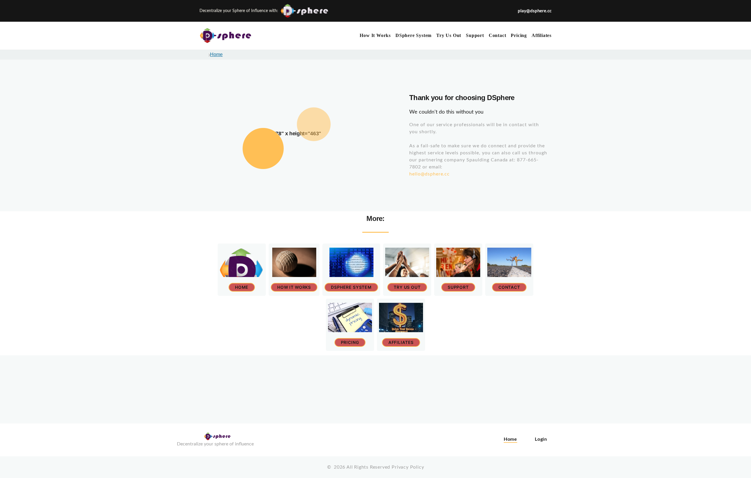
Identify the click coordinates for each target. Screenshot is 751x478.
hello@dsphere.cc (429, 174)
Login (541, 439)
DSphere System (413, 35)
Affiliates (542, 35)
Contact (497, 35)
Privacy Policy (408, 467)
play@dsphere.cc (535, 11)
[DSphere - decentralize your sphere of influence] (228, 35)
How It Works (375, 35)
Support (475, 35)
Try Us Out (448, 35)
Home (216, 54)
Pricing (519, 35)
